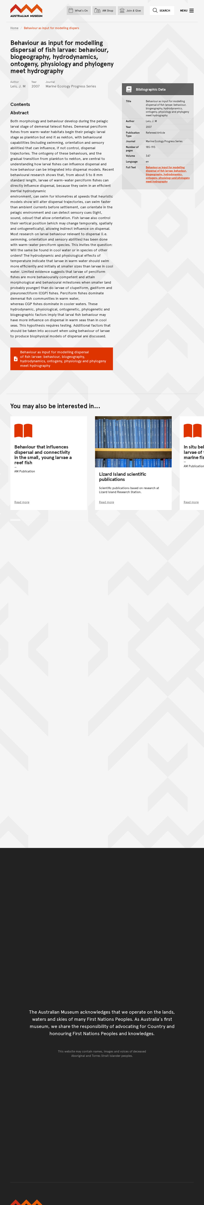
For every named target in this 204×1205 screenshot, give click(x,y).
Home (14, 28)
